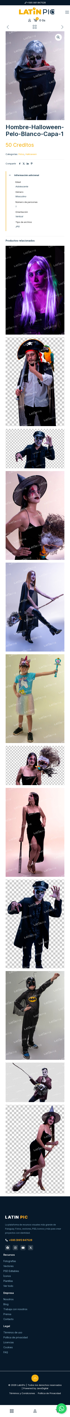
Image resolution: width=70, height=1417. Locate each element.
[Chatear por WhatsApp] (61, 1408)
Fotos (21, 154)
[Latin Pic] (37, 11)
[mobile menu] (67, 12)
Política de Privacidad (49, 1393)
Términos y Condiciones (22, 1393)
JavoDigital (42, 1388)
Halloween (31, 154)
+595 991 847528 (36, 2)
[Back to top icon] (35, 1378)
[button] (58, 37)
